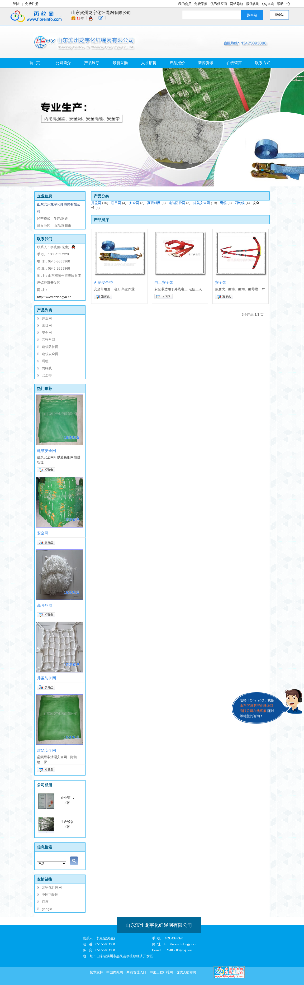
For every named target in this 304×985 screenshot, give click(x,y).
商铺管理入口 (136, 972)
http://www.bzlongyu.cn (54, 297)
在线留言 (234, 63)
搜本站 (252, 15)
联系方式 (262, 63)
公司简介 (63, 63)
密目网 (47, 325)
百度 (45, 902)
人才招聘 (148, 63)
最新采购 (120, 63)
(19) (214, 203)
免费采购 (201, 4)
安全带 (47, 375)
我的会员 (184, 4)
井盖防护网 (46, 678)
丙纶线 (47, 368)
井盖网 (47, 318)
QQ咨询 (268, 4)
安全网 (47, 332)
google (47, 909)
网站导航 (236, 4)
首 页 (34, 63)
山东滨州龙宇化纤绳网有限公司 (101, 12)
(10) (105, 203)
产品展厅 (91, 63)
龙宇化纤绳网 (52, 887)
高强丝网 (48, 340)
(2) (142, 203)
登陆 (16, 4)
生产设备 (67, 822)
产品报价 (177, 63)
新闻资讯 (205, 63)
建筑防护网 (50, 347)
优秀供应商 (218, 4)
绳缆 (45, 361)
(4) (124, 203)
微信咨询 (252, 4)
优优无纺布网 (186, 972)
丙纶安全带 (103, 283)
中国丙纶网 (50, 894)
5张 (67, 803)
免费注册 (31, 4)
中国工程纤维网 (161, 972)
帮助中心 (283, 4)
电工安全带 (163, 283)
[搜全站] (282, 14)
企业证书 (67, 798)
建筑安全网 (50, 354)
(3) (164, 203)
